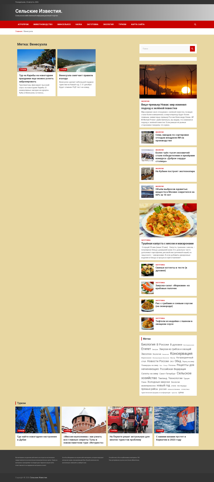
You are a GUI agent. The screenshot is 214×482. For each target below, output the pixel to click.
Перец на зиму (188, 361)
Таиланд (162, 378)
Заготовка (92, 24)
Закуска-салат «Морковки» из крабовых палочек (173, 287)
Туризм (122, 24)
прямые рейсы (149, 389)
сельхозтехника (174, 389)
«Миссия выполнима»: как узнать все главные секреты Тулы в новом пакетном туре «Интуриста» (84, 439)
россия (163, 389)
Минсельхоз (64, 24)
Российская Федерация (173, 369)
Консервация (181, 353)
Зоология (157, 354)
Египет (146, 349)
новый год (163, 385)
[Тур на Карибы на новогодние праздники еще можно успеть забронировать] (36, 60)
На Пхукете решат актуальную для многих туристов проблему (130, 438)
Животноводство (43, 24)
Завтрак (155, 349)
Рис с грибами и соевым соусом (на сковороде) (174, 305)
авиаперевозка (148, 386)
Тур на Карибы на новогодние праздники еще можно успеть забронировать (36, 78)
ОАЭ (172, 361)
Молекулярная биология (161, 358)
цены (181, 392)
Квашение (165, 354)
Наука (79, 24)
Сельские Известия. (38, 11)
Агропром (23, 24)
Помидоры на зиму (149, 365)
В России (163, 344)
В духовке (176, 344)
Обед (178, 361)
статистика (185, 389)
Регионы (172, 365)
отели (173, 386)
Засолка (146, 353)
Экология (108, 24)
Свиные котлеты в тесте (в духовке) (171, 269)
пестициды (182, 386)
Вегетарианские (188, 345)
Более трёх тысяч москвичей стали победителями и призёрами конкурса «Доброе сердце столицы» (175, 157)
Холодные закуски (158, 381)
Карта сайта (138, 24)
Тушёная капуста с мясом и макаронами (167, 243)
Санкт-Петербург (167, 373)
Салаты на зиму (149, 373)
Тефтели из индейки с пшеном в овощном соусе (174, 322)
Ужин (143, 382)
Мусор (172, 358)
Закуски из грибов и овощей (175, 349)
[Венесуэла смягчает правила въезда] (76, 60)
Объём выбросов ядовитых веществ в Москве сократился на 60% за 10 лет (175, 192)
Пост (160, 365)
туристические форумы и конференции (155, 393)
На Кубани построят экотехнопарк (175, 171)
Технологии (175, 378)
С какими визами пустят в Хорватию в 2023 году (171, 438)
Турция (186, 378)
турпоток (174, 393)
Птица (165, 365)
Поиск (192, 49)
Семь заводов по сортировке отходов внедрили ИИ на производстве (172, 137)
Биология (148, 344)
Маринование (146, 358)
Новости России (158, 361)
